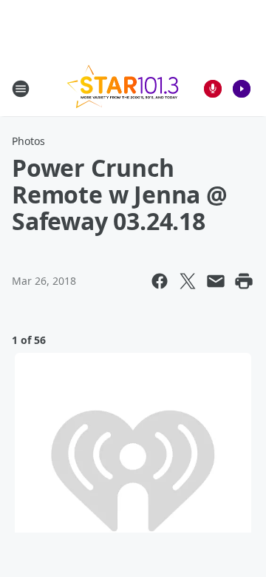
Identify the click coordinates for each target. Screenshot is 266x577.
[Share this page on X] (187, 281)
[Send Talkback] (213, 89)
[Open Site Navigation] (21, 89)
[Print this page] (243, 281)
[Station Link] (122, 88)
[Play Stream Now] (241, 89)
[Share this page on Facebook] (159, 281)
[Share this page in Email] (215, 281)
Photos (28, 141)
